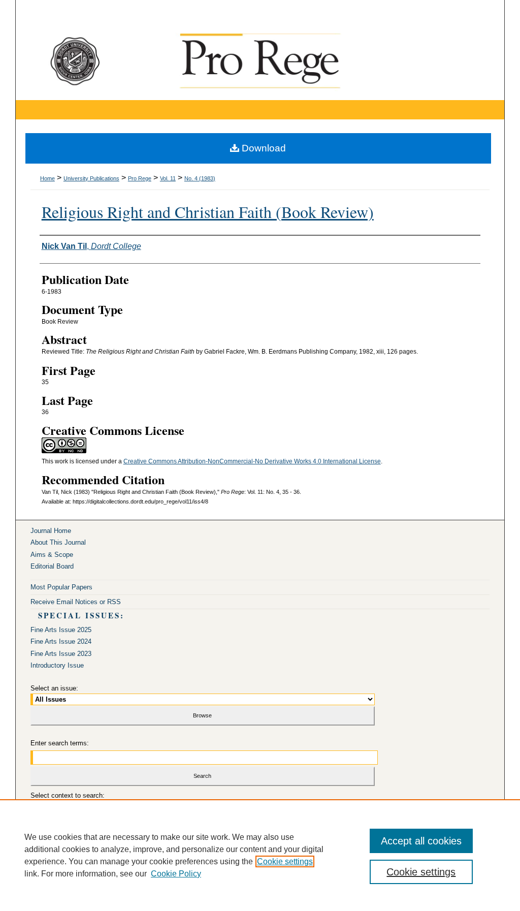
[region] (260, 855)
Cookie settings (285, 861)
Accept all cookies (421, 840)
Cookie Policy (176, 873)
